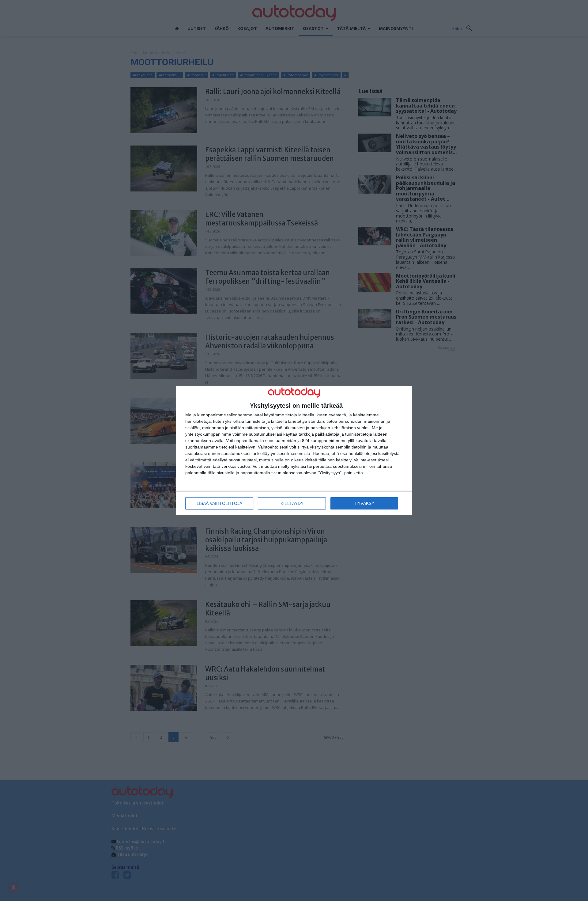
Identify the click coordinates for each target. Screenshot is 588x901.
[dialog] (294, 450)
